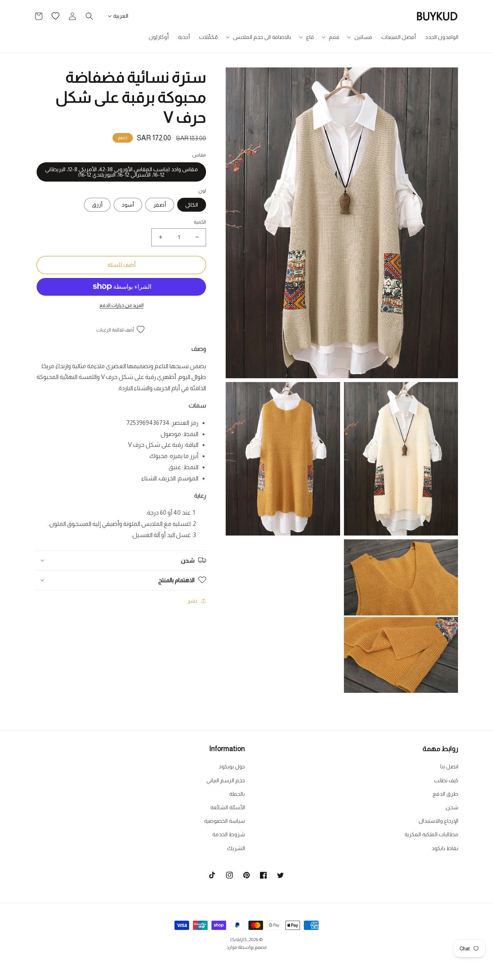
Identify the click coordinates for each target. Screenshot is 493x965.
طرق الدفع (445, 794)
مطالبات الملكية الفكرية (431, 834)
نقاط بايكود (445, 848)
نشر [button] (192, 600)
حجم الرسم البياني (225, 780)
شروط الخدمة (228, 834)
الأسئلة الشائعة (227, 807)
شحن (452, 807)
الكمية (200, 222)
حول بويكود (232, 766)
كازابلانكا (238, 939)
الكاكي (191, 205)
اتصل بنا (449, 766)
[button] (360, 37)
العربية (120, 16)
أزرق (97, 205)
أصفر (159, 205)
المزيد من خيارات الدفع (121, 305)
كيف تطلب (446, 780)
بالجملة (237, 794)
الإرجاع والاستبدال (438, 821)
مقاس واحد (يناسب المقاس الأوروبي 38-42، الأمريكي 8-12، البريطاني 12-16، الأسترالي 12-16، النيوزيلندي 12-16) (121, 171)
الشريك (236, 848)
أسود (128, 205)
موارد (231, 947)
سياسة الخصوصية (224, 821)
